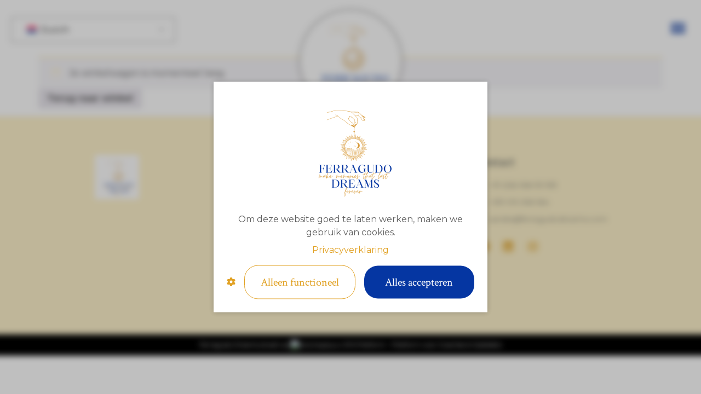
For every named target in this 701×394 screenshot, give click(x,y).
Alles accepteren (419, 282)
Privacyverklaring (350, 250)
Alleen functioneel (300, 282)
